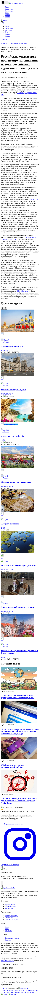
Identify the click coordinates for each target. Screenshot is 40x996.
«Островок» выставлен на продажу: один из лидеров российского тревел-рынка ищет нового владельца (20, 731)
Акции (7, 15)
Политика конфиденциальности (12, 990)
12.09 (11, 569)
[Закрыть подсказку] (2, 867)
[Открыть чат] (2, 883)
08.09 (7, 350)
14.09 (3, 440)
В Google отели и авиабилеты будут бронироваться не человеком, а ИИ (17, 696)
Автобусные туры (11, 916)
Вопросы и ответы (12, 938)
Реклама (8, 940)
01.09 (3, 350)
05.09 (7, 569)
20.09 (7, 486)
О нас (7, 927)
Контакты (8, 931)
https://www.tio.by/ (7, 961)
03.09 (3, 611)
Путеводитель (10, 904)
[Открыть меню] (4, 2)
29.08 (3, 528)
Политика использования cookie (22, 992)
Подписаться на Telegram (13, 824)
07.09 (3, 394)
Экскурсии (9, 9)
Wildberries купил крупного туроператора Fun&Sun (14, 766)
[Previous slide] (2, 308)
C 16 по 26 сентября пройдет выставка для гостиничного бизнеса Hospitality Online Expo (19, 800)
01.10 (11, 611)
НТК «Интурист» (23, 291)
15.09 (11, 350)
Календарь (9, 11)
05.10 (11, 394)
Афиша (7, 17)
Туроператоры (10, 906)
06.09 (3, 486)
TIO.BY (5, 988)
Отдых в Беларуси (11, 919)
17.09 (7, 611)
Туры (7, 7)
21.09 (7, 394)
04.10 (11, 486)
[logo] (16, 3)
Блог (7, 13)
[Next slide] (5, 308)
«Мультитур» (33, 199)
